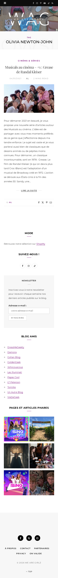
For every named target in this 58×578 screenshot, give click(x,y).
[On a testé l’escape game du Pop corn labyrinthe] (41, 430)
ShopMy (40, 243)
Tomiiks (11, 387)
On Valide (36, 553)
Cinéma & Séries (29, 61)
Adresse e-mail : (18, 305)
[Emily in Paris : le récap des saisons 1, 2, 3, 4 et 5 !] (41, 456)
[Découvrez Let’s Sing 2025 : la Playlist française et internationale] (16, 483)
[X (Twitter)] (29, 538)
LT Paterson (13, 382)
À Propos (10, 548)
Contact (25, 548)
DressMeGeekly (15, 347)
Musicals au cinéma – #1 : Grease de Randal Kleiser (29, 69)
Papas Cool (13, 377)
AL (27, 78)
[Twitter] (43, 202)
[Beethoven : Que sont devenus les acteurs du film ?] (41, 483)
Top (30, 571)
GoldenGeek (14, 362)
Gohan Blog (13, 357)
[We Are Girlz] (29, 18)
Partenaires (41, 548)
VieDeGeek (13, 397)
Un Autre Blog (15, 392)
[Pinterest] (46, 202)
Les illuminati (14, 372)
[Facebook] (38, 202)
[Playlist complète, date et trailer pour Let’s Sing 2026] (16, 430)
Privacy (21, 553)
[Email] (51, 202)
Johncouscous (15, 367)
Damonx (12, 352)
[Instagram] (37, 538)
